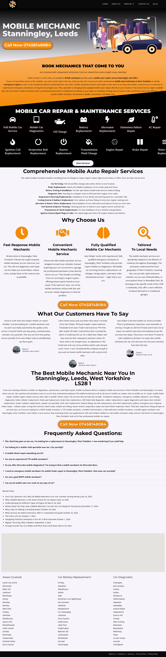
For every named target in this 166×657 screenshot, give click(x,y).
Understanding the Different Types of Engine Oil (26, 503)
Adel (60, 595)
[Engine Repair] (114, 142)
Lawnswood (63, 634)
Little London (8, 628)
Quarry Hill (7, 622)
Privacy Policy (153, 654)
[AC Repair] (154, 120)
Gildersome (63, 622)
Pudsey (6, 612)
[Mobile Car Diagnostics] (36, 120)
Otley (115, 634)
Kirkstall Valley (9, 641)
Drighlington (63, 628)
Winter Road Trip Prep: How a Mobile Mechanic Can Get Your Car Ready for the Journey (43, 506)
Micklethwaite (9, 625)
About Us (112, 654)
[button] (83, 441)
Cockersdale (8, 638)
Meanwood (118, 628)
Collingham (118, 644)
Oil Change (60, 131)
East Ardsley (118, 586)
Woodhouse (8, 618)
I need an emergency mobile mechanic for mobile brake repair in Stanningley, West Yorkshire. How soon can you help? (60, 471)
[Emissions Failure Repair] (131, 120)
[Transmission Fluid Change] (89, 142)
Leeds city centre (10, 582)
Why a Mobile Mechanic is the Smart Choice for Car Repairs (31, 500)
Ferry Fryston (8, 644)
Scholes (6, 631)
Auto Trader (79, 327)
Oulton (116, 589)
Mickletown (63, 638)
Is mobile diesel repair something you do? (24, 453)
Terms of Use (141, 654)
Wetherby (117, 631)
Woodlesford (63, 609)
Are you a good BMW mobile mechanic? (23, 477)
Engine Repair (114, 149)
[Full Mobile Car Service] (12, 120)
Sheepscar (117, 595)
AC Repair (155, 127)
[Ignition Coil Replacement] (12, 142)
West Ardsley (119, 622)
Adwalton (62, 586)
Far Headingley (64, 612)
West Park (7, 609)
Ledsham (7, 592)
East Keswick (63, 602)
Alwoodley (117, 605)
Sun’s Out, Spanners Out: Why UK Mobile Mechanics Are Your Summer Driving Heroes (42, 496)
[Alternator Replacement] (107, 120)
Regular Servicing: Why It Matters (19, 522)
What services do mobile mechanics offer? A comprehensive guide (34, 513)
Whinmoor (7, 586)
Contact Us (122, 654)
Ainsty (5, 599)
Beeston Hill (63, 631)
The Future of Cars (13, 516)
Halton (61, 592)
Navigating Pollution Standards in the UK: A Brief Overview (30, 519)
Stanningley (63, 644)
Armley (61, 582)
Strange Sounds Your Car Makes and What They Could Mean (31, 526)
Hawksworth (118, 612)
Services (131, 654)
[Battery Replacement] (83, 120)
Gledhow (6, 615)
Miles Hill (7, 589)
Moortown (7, 634)
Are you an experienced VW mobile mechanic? (26, 459)
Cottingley (117, 582)
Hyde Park (62, 625)
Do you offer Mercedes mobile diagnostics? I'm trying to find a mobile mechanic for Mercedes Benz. (51, 465)
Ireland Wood (119, 609)
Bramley (6, 602)
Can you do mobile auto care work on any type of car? (29, 483)
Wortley (6, 605)
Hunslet (61, 641)
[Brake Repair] (140, 142)
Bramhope (7, 595)
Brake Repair (140, 149)
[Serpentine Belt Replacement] (38, 142)
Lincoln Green (119, 638)
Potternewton (119, 599)
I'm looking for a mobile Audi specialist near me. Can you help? (34, 447)
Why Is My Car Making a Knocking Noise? (23, 509)
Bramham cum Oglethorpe (69, 599)
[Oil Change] (60, 122)
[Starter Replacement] (63, 142)
